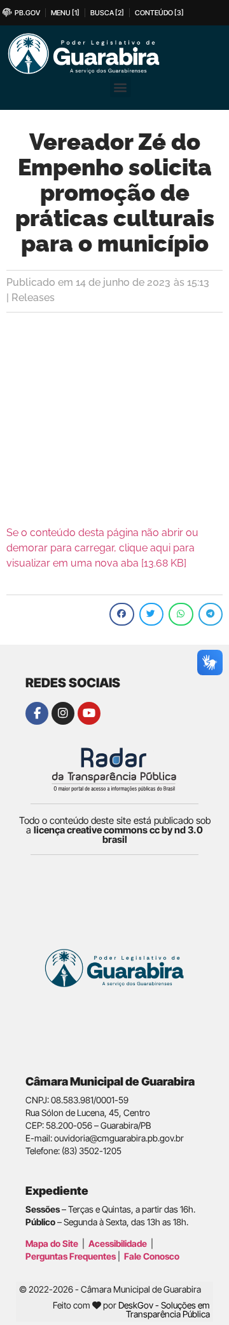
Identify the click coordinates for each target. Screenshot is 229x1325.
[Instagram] (63, 713)
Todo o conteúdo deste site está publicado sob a (115, 829)
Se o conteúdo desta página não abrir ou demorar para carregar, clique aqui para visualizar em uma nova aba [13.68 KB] (102, 548)
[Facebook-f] (36, 713)
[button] (120, 86)
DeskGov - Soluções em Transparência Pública (164, 1309)
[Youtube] (89, 713)
